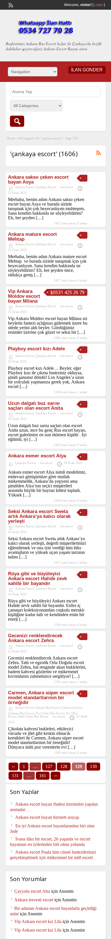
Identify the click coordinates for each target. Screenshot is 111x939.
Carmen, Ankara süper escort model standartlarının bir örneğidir (41, 697)
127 (49, 766)
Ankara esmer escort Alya (37, 456)
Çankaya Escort (46, 187)
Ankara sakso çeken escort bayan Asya (38, 179)
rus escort (66, 187)
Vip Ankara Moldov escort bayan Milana (24, 296)
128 (63, 766)
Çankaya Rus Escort (21, 713)
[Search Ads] (17, 121)
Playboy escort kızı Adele (36, 348)
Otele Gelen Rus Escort (33, 716)
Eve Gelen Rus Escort (50, 713)
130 (93, 766)
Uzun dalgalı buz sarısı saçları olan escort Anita (35, 406)
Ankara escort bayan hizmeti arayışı (47, 817)
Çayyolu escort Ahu (32, 891)
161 (42, 775)
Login (98, 5)
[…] (39, 217)
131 (15, 775)
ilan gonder (87, 69)
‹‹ (13, 766)
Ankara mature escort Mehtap (32, 237)
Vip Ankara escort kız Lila (37, 921)
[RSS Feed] (10, 4)
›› (55, 775)
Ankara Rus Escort (47, 707)
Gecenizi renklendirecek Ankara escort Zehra (35, 638)
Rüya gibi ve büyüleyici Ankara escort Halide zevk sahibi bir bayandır (37, 578)
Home (11, 138)
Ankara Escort (24, 187)
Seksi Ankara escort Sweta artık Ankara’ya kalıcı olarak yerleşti (39, 516)
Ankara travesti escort (33, 899)
